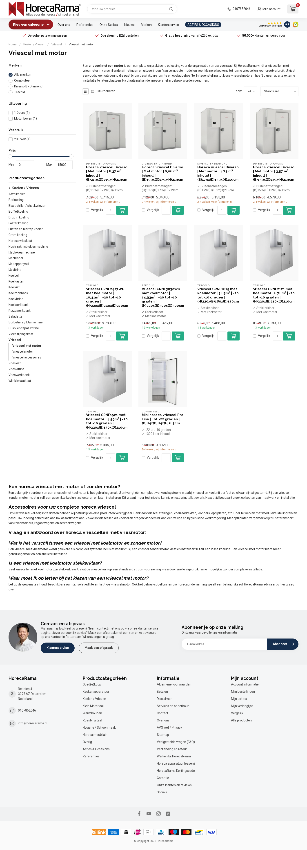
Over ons (64, 25)
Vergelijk (97, 210)
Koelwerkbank (19, 305)
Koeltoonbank (18, 293)
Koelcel (14, 276)
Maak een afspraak (99, 648)
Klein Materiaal (93, 706)
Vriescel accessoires (26, 357)
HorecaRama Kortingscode (176, 770)
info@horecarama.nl (32, 723)
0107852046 (242, 9)
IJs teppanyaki (19, 264)
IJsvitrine (15, 270)
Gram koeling (18, 235)
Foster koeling (18, 223)
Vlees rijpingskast (21, 334)
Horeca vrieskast (20, 241)
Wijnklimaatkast (20, 381)
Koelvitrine (16, 299)
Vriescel (56, 44)
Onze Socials (109, 25)
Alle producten (241, 720)
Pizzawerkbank (20, 311)
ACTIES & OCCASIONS (203, 25)
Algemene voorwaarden (174, 684)
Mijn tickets (239, 699)
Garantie (163, 778)
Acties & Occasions (96, 749)
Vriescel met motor (81, 44)
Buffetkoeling (18, 211)
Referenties (84, 25)
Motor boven (25, 118)
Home (12, 44)
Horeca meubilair (95, 735)
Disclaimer (164, 699)
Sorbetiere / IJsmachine (26, 322)
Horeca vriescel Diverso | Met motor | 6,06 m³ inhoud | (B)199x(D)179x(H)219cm (162, 173)
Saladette (15, 316)
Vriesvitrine (16, 369)
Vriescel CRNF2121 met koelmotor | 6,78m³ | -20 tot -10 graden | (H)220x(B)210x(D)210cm (274, 295)
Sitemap (163, 735)
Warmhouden (92, 713)
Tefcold (19, 92)
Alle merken (22, 74)
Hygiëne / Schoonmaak (99, 727)
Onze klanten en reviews (174, 785)
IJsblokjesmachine (22, 252)
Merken (146, 25)
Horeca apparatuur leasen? (176, 763)
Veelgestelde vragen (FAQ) (176, 742)
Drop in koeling (19, 217)
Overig (87, 742)
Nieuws (129, 25)
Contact (162, 713)
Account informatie (245, 684)
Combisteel (22, 80)
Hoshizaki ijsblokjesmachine (28, 246)
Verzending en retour (172, 749)
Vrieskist (15, 363)
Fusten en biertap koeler (26, 229)
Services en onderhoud (173, 706)
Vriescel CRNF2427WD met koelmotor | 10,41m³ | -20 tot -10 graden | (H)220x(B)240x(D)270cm (107, 297)
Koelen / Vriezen (33, 44)
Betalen (162, 691)
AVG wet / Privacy (169, 727)
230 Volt (22, 139)
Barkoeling (16, 200)
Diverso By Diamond (28, 86)
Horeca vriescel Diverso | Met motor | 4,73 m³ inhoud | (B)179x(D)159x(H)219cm (218, 173)
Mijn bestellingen (243, 691)
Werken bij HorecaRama (174, 756)
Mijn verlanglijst (242, 706)
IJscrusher (16, 258)
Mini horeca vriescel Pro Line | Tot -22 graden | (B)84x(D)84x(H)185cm (162, 419)
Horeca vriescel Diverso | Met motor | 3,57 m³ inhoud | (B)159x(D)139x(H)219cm (273, 173)
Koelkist (14, 287)
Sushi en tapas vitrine (24, 328)
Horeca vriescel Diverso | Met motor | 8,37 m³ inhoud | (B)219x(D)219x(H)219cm (106, 173)
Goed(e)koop (92, 684)
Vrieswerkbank (19, 375)
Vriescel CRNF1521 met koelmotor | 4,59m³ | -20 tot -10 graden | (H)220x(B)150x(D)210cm (107, 421)
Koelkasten (16, 281)
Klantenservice (168, 25)
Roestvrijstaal (92, 720)
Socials (162, 792)
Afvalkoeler (17, 194)
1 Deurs (22, 112)
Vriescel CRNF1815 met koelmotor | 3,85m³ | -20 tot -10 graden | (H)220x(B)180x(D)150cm (218, 295)
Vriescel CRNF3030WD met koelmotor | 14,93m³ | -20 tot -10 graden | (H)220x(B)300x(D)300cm (163, 297)
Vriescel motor (22, 352)
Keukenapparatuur (96, 691)
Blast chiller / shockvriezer (27, 205)
